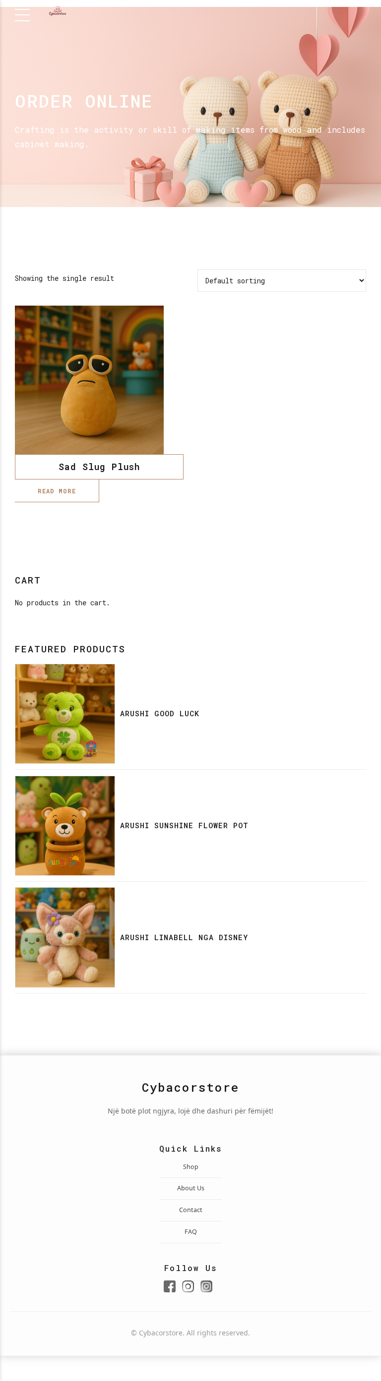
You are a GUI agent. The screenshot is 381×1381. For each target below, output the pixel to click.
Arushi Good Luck (159, 713)
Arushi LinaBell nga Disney (184, 937)
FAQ (191, 1231)
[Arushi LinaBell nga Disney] (65, 937)
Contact (190, 1210)
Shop (190, 1167)
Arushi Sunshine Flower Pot (184, 825)
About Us (190, 1188)
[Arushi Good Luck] (65, 714)
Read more (57, 491)
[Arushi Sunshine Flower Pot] (65, 826)
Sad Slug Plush (99, 467)
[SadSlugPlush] (99, 380)
